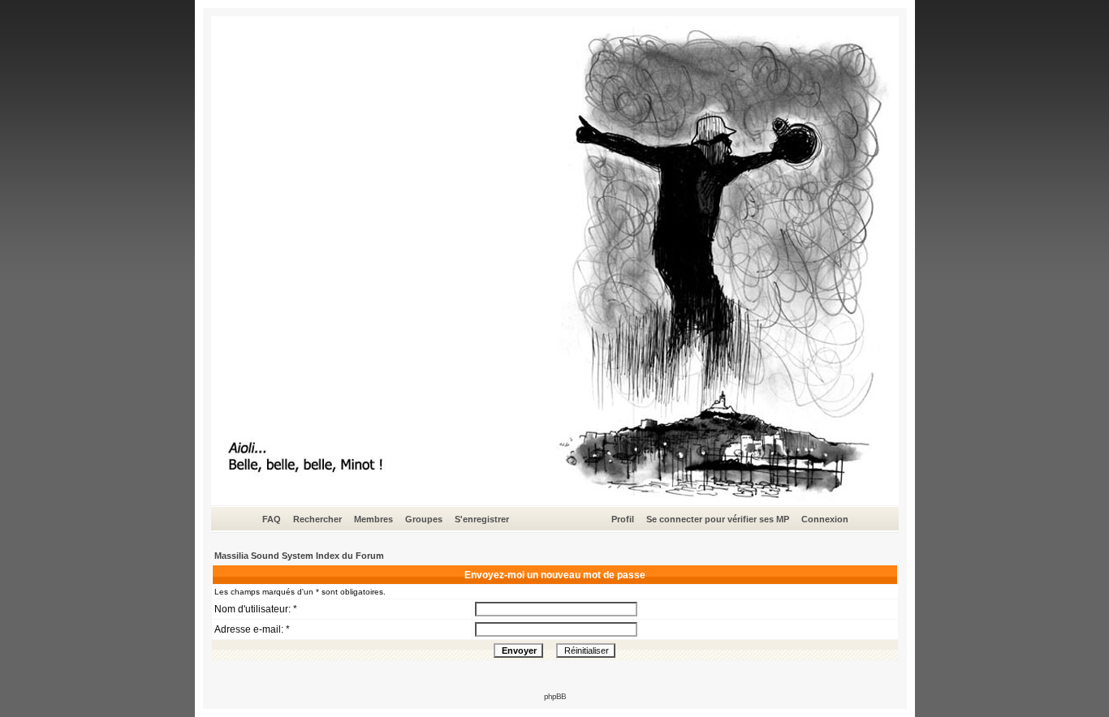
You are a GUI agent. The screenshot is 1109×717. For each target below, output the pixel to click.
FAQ (271, 519)
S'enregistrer (482, 519)
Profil (622, 519)
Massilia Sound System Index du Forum (299, 555)
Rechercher (317, 519)
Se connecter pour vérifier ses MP (717, 519)
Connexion (824, 519)
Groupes (423, 519)
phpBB (555, 696)
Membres (373, 519)
